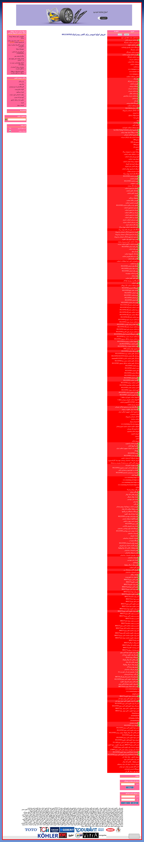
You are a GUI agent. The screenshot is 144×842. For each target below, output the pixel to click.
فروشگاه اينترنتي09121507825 (130, 288)
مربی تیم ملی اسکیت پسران (130, 222)
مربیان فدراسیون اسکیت (131, 210)
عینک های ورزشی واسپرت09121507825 (127, 324)
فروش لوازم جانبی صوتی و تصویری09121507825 (125, 467)
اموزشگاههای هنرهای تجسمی (130, 519)
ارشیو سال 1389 (134, 142)
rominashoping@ (134, 720)
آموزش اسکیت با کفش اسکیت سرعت (128, 244)
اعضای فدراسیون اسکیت (131, 188)
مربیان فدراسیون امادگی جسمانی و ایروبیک (126, 234)
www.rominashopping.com (132, 689)
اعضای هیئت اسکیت (133, 159)
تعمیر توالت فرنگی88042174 (131, 642)
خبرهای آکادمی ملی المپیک (132, 166)
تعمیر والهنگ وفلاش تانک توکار (130, 509)
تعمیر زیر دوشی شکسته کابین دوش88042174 (127, 625)
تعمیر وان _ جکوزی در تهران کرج (115, 823)
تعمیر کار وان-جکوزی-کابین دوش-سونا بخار (126, 701)
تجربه (22, 102)
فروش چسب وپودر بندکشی (130, 521)
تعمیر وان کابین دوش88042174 (130, 589)
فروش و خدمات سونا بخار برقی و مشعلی (128, 764)
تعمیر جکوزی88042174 (132, 582)
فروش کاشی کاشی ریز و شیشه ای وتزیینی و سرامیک (125, 463)
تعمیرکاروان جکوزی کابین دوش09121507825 (126, 679)
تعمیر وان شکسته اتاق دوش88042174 (129, 630)
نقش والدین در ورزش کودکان (131, 280)
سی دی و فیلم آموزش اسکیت (130, 256)
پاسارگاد (136, 79)
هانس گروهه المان (133, 446)
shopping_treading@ (134, 718)
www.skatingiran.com (133, 69)
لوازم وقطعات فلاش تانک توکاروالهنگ (128, 548)
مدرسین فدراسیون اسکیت (131, 207)
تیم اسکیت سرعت (134, 59)
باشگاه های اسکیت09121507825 (129, 266)
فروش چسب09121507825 (131, 455)
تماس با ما (136, 118)
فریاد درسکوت (20, 92)
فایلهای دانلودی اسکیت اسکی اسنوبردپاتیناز (127, 426)
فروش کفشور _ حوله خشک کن (130, 757)
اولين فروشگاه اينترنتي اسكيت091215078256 (126, 334)
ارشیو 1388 (136, 144)
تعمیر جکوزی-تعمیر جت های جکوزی (77, 821)
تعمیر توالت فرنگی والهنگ (131, 565)
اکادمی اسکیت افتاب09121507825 (130, 387)
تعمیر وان (40, 821)
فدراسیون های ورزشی (133, 429)
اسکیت (136, 195)
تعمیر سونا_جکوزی (57, 821)
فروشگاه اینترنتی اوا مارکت (131, 769)
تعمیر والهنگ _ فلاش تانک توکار (131, 762)
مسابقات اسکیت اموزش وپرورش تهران (128, 241)
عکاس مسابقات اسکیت (132, 76)
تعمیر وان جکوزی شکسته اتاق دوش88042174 (127, 633)
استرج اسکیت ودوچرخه (132, 273)
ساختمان (135, 502)
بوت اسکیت (135, 283)
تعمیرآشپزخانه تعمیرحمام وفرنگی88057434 (126, 676)
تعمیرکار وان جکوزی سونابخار (130, 655)
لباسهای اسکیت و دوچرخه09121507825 (127, 341)
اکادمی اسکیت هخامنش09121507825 (129, 385)
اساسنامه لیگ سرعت (133, 186)
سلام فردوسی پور (19, 56)
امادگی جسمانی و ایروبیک (132, 416)
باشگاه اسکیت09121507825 (131, 373)
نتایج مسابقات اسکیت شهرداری (130, 127)
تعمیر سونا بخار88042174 (132, 599)
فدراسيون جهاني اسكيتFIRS (131, 348)
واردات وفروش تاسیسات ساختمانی (129, 555)
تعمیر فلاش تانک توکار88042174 (130, 645)
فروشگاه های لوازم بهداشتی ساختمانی (128, 528)
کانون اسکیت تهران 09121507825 (130, 390)
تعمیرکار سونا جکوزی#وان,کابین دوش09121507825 (125, 706)
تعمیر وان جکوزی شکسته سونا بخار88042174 (127, 638)
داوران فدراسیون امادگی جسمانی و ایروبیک (126, 232)
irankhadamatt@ (135, 715)
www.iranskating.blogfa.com (132, 477)
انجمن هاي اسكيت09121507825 (129, 351)
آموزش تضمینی (134, 178)
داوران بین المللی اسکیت (131, 217)
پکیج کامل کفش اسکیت (131, 278)
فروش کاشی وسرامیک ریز (131, 570)
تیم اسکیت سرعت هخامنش (130, 96)
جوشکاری (135, 562)
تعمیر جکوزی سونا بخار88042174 (130, 606)
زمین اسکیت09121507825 (132, 365)
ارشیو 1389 (136, 139)
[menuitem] (123, 37)
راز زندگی (21, 81)
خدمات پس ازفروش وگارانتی (130, 526)
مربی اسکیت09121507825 (131, 181)
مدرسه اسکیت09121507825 (131, 375)
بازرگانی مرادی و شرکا (133, 489)
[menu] (123, 404)
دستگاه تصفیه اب (133, 540)
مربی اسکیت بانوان (133, 45)
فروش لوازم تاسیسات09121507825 (128, 543)
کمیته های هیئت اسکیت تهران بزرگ (128, 227)
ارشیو (137, 149)
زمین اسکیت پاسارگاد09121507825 (130, 317)
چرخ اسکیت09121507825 (131, 297)
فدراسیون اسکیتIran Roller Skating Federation (126, 130)
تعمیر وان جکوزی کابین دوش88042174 (128, 611)
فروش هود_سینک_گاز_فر (132, 771)
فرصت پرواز (20, 105)
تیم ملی (136, 101)
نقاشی (137, 487)
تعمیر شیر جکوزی (47, 821)
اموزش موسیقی (133, 723)
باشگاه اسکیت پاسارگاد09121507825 (129, 314)
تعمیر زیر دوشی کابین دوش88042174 (129, 616)
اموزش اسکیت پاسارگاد (132, 52)
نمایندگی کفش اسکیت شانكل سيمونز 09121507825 (125, 363)
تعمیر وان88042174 (134, 640)
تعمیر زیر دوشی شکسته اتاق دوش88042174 (127, 628)
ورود (138, 120)
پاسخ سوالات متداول (133, 115)
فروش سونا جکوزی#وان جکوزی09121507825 (127, 740)
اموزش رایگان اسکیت (132, 200)
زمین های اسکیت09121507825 (130, 271)
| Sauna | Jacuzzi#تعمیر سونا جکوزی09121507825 (125, 752)
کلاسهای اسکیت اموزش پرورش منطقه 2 (128, 399)
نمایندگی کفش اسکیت (132, 190)
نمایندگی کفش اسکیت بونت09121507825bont (127, 353)
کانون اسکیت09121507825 (131, 378)
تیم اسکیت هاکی (133, 93)
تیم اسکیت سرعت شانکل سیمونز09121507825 (126, 339)
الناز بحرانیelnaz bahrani (131, 108)
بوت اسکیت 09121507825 (131, 293)
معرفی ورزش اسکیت (133, 404)
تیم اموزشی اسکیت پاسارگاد (131, 42)
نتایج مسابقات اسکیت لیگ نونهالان (130, 285)
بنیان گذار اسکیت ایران (132, 224)
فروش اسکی (135, 441)
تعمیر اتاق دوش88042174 (132, 601)
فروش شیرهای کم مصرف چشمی (130, 458)
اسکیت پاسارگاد (135, 50)
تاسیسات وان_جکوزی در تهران (130, 409)
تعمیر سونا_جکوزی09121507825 (130, 735)
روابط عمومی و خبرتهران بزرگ (131, 152)
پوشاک (136, 450)
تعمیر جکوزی (65, 821)
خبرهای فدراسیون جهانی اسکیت (130, 169)
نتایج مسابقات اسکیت (133, 105)
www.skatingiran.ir (134, 74)
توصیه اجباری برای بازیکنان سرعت (130, 137)
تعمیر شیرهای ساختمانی (131, 553)
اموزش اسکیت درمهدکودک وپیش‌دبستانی (127, 506)
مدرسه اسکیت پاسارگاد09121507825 (129, 310)
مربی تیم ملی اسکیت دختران (130, 220)
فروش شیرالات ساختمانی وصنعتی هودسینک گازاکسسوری (123, 460)
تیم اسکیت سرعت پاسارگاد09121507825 (128, 327)
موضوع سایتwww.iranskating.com (130, 424)
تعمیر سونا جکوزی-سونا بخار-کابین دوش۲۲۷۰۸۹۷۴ (126, 742)
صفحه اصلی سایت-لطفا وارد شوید (130, 37)
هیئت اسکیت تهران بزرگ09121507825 (128, 346)
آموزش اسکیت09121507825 (130, 176)
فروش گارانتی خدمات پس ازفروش (128, 545)
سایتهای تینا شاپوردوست (131, 577)
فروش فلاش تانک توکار (132, 494)
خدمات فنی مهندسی (132, 499)
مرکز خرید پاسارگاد (133, 81)
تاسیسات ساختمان (133, 533)
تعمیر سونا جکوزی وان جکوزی (130, 239)
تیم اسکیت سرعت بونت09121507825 (129, 322)
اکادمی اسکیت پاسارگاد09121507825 (129, 312)
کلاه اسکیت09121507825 (131, 300)
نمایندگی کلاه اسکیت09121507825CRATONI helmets (125, 356)
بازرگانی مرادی (134, 492)
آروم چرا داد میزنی (19, 97)
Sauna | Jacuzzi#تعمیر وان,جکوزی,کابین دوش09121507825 (123, 754)
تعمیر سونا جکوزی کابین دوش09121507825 (127, 737)
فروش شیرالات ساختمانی (131, 669)
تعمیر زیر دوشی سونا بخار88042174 (129, 621)
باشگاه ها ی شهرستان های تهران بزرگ (128, 229)
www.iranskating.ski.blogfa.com (131, 480)
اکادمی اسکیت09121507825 (130, 380)
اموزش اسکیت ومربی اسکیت (130, 54)
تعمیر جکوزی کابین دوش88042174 (130, 604)
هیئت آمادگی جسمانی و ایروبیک (130, 110)
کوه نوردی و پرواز (134, 421)
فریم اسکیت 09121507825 (131, 295)
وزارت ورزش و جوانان (133, 171)
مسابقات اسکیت (134, 64)
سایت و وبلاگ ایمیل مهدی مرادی (129, 132)
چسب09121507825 (133, 453)
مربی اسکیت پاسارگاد (133, 57)
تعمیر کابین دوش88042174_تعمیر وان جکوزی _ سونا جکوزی (123, 745)
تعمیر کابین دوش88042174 (131, 579)
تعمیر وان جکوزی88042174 (131, 584)
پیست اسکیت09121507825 (132, 368)
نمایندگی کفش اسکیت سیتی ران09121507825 (127, 361)
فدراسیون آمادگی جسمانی (131, 135)
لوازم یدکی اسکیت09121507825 (129, 302)
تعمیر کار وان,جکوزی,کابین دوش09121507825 (127, 703)
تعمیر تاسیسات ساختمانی (131, 550)
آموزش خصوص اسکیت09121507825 (128, 392)
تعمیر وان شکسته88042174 (132, 596)
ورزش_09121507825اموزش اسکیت (129, 402)
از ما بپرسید (136, 113)
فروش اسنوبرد (135, 433)
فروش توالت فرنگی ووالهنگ (130, 664)
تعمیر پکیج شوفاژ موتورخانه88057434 (128, 686)
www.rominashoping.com (132, 691)
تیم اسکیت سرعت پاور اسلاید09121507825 (128, 329)
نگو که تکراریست (19, 89)
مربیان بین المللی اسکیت (131, 212)
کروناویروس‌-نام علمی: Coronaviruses (18, 52)
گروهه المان (135, 475)
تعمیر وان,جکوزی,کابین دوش (131, 759)
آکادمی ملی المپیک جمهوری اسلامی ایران (127, 448)
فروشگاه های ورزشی (132, 103)
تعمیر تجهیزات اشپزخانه (131, 465)
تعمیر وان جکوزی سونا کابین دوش (129, 652)
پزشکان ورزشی (133, 86)
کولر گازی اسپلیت (134, 567)
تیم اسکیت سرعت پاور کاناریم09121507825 (127, 331)
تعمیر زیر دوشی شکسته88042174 (130, 623)
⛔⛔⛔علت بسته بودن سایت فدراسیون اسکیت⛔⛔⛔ (16, 41)
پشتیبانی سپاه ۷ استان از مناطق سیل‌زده (17, 67)
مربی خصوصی (134, 183)
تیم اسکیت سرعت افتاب (131, 40)
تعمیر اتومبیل (135, 693)
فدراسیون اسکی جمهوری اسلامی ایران (129, 412)
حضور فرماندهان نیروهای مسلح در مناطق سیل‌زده (17, 72)
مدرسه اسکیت (134, 263)
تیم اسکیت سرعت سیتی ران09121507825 (128, 336)
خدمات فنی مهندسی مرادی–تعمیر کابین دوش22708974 (124, 749)
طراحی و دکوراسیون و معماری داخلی (128, 470)
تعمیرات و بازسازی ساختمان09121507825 (127, 472)
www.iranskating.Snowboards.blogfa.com (128, 485)
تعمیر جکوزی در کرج (92, 821)
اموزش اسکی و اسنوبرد (131, 443)
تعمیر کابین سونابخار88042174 (130, 587)
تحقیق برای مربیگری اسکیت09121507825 (127, 205)
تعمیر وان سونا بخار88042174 (131, 591)
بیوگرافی (135, 122)
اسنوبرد (137, 436)
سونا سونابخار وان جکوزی (131, 514)
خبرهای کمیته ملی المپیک (132, 164)
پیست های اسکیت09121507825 (129, 268)
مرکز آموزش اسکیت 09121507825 (129, 395)
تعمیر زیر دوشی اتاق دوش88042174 (129, 613)
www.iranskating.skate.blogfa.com (130, 482)
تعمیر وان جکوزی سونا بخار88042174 (129, 608)
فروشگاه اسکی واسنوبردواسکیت (130, 47)
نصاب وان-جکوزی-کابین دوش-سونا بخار (128, 698)
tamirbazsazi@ (135, 713)
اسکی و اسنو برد (134, 414)
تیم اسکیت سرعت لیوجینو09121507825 (128, 319)
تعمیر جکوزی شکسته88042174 (130, 594)
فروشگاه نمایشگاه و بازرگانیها (130, 511)
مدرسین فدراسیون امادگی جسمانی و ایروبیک (126, 237)
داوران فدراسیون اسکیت (131, 215)
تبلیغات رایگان (134, 574)
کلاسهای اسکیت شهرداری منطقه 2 (130, 397)
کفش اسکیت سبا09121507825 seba (128, 344)
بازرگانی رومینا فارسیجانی (131, 674)
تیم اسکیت (136, 67)
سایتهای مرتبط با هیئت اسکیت (131, 161)
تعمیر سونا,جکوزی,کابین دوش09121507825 (127, 728)
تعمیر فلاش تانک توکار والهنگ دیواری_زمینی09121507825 (124, 732)
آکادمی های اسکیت (133, 258)
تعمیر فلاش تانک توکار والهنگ (130, 659)
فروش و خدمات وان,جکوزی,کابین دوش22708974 (126, 747)
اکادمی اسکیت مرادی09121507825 (130, 382)
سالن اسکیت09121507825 (132, 370)
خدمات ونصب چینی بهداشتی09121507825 (127, 531)
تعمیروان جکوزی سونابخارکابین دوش (128, 684)
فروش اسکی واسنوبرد (133, 431)
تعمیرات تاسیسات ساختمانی (130, 538)
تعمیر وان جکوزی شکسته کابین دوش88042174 (126, 635)
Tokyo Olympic (20, 49)
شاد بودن (21, 84)
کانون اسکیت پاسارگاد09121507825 (129, 305)
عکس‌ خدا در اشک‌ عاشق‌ (17, 100)
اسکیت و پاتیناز (135, 419)
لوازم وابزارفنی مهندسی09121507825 (128, 516)
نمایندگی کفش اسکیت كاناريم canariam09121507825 (125, 358)
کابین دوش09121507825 (131, 523)
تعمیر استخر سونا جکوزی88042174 (129, 696)
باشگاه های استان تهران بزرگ (131, 173)
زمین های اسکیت (133, 249)
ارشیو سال (136, 147)
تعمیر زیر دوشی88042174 (132, 618)
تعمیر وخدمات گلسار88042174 (131, 647)
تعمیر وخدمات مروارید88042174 (130, 650)
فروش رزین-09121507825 (131, 725)
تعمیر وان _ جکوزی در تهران (31, 821)
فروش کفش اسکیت (132, 193)
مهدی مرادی (135, 276)
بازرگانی (136, 504)
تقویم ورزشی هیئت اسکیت (132, 156)
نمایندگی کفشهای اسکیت (131, 254)
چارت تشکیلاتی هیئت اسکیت (131, 154)
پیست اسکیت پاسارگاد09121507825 (129, 307)
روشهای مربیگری (133, 198)
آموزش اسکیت (134, 84)
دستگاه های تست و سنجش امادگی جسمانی (126, 407)
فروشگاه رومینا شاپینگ (132, 657)
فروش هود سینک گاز (132, 667)
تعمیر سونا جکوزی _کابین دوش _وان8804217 (127, 708)
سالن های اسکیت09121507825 (130, 246)
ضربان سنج (135, 251)
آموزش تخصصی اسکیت (131, 203)
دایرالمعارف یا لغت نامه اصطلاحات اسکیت (128, 261)
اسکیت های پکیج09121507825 (130, 290)
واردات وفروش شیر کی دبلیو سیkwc (128, 672)
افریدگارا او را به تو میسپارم (16, 86)
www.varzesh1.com (134, 71)
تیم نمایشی (135, 98)
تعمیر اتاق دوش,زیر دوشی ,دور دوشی (129, 766)
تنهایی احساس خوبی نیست (17, 94)
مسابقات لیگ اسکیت (133, 62)
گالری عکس (136, 125)
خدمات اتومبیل (134, 536)
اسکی (137, 438)
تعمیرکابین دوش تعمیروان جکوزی (129, 681)
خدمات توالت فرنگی (132, 497)
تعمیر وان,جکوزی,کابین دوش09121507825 (128, 730)
